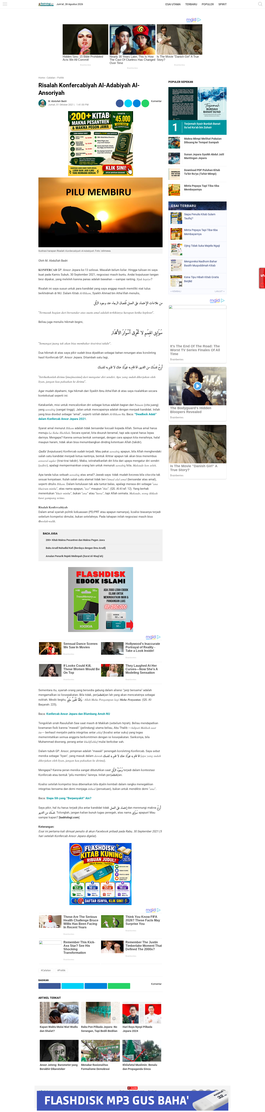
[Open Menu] (5, 4)
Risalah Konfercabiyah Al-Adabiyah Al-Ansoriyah (89, 89)
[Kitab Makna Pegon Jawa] (100, 175)
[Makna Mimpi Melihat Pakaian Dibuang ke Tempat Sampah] (174, 142)
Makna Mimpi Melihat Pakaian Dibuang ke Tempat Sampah (203, 140)
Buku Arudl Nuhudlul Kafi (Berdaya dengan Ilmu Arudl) (76, 547)
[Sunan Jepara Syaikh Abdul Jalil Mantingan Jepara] (174, 158)
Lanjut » (219, 291)
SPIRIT (222, 4)
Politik (60, 77)
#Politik (61, 970)
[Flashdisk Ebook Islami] (100, 631)
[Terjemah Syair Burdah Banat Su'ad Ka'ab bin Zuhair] (197, 103)
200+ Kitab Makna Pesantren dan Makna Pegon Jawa (75, 540)
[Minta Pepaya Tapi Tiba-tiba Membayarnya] (174, 189)
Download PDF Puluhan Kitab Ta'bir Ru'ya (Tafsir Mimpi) (202, 172)
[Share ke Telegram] (137, 103)
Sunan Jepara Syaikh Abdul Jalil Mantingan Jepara (204, 156)
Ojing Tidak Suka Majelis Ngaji (202, 245)
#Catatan (46, 970)
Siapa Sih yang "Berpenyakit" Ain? (68, 798)
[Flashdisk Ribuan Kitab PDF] (100, 904)
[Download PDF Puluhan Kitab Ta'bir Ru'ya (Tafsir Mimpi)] (174, 174)
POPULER (208, 4)
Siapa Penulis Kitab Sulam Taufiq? (199, 216)
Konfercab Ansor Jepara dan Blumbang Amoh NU (78, 714)
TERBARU (191, 4)
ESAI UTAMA (173, 4)
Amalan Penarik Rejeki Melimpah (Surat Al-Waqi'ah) (74, 556)
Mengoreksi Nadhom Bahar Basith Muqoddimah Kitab (200, 263)
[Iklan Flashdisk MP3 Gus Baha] (132, 1109)
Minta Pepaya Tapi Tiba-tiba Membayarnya (201, 187)
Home (41, 77)
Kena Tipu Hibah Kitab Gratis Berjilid (201, 279)
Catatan (51, 77)
